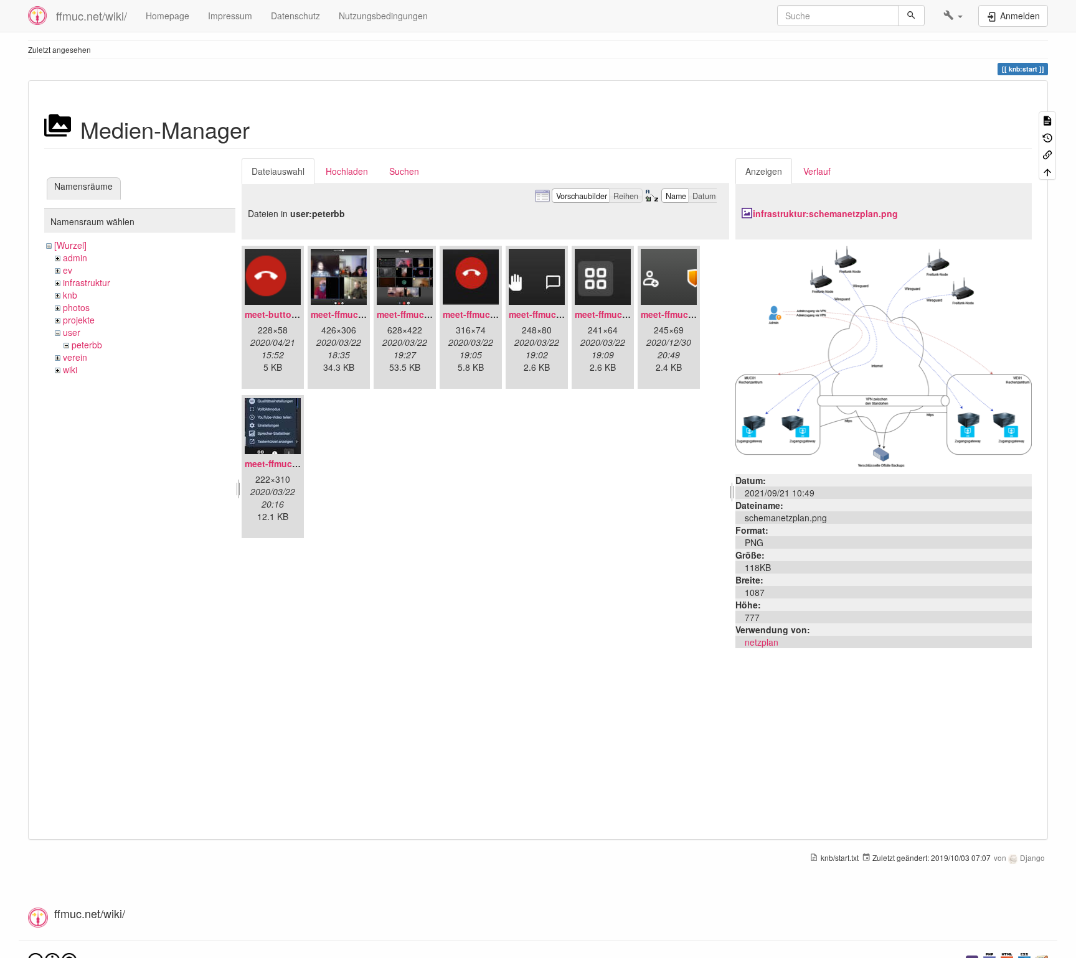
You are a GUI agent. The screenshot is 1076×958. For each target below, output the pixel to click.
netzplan (761, 642)
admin (75, 257)
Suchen (404, 171)
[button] (953, 15)
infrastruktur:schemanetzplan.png (825, 213)
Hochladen (347, 171)
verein (75, 357)
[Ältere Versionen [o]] (1047, 136)
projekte (79, 320)
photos (76, 307)
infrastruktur (86, 282)
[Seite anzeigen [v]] (1047, 120)
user (71, 332)
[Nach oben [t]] (1047, 171)
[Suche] (911, 15)
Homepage (167, 15)
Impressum (230, 15)
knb (70, 295)
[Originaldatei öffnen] (883, 355)
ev (67, 270)
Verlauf (817, 171)
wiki (70, 369)
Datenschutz (295, 15)
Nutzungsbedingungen (383, 15)
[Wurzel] (70, 245)
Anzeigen (763, 171)
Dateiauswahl (278, 171)
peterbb (87, 344)
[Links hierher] (1047, 154)
